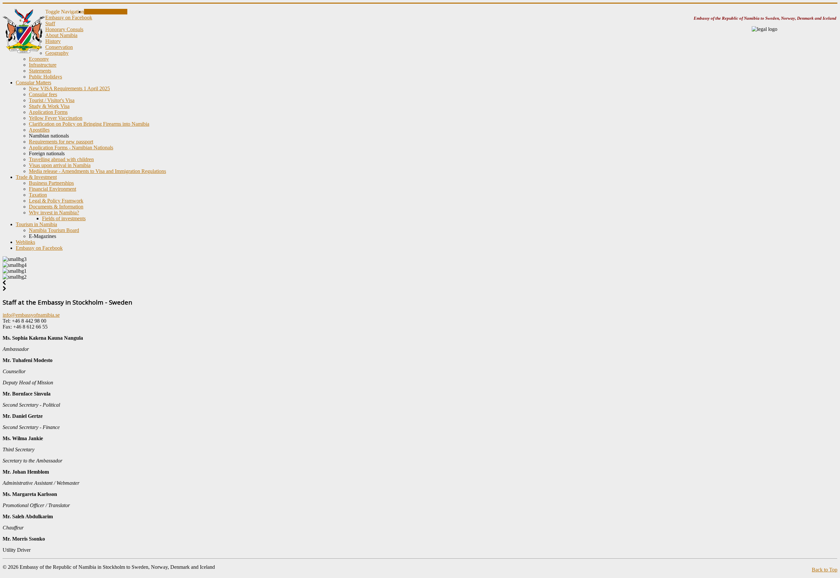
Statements (40, 71)
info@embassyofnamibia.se (31, 315)
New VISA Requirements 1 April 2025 (69, 88)
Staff (50, 23)
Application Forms (48, 112)
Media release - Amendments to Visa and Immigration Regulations (97, 171)
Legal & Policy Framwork (56, 200)
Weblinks (25, 242)
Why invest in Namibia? (54, 212)
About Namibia (61, 35)
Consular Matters (33, 82)
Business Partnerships (51, 183)
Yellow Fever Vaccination (55, 118)
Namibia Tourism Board (54, 230)
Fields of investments (64, 218)
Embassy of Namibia (105, 11)
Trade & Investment (36, 177)
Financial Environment (52, 189)
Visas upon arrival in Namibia (60, 165)
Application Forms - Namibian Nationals (71, 147)
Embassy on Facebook (68, 17)
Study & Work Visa (49, 106)
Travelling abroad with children (61, 159)
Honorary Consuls (64, 29)
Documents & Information (56, 206)
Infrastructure (42, 65)
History (53, 41)
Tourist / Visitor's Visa (51, 100)
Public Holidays (45, 76)
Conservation (59, 47)
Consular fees (43, 94)
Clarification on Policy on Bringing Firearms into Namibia (89, 124)
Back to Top (824, 569)
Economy (39, 59)
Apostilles (39, 130)
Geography (57, 53)
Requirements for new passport (61, 141)
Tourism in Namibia (36, 224)
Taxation (38, 195)
